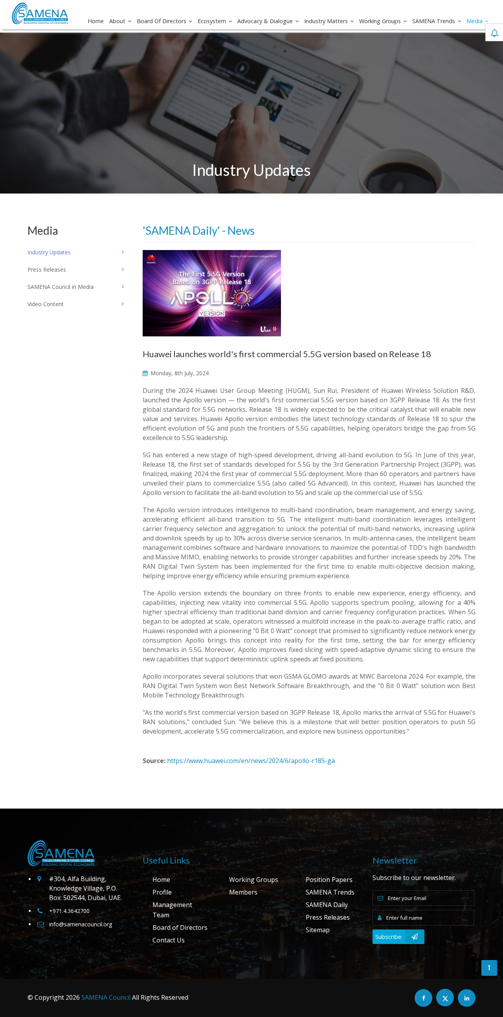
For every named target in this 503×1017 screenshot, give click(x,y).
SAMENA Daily (327, 904)
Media (475, 21)
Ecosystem (213, 21)
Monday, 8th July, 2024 (179, 373)
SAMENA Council (105, 997)
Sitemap (318, 930)
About (118, 21)
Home (96, 21)
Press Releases (328, 917)
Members (243, 892)
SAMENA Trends (434, 21)
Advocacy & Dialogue (265, 21)
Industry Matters (326, 21)
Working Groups (380, 21)
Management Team (172, 909)
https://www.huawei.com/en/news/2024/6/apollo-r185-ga (251, 760)
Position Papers (329, 879)
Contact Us (168, 940)
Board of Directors (162, 21)
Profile (162, 892)
